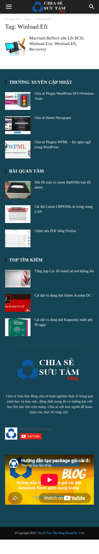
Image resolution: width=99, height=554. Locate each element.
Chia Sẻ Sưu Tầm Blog (51, 533)
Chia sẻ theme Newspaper (53, 118)
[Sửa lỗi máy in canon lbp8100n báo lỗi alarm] (17, 190)
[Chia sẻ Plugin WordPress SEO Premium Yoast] (17, 101)
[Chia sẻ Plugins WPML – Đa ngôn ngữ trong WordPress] (17, 149)
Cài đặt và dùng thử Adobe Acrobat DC (63, 295)
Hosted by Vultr (75, 533)
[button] (9, 7)
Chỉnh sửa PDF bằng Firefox (55, 231)
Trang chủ (12, 19)
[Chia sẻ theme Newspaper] (17, 125)
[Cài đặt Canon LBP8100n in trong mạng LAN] (17, 214)
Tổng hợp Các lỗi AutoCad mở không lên (64, 271)
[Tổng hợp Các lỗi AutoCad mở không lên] (17, 279)
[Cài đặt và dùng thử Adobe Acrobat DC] (17, 303)
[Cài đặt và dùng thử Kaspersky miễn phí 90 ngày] (17, 327)
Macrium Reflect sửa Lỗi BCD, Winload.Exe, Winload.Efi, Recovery (56, 44)
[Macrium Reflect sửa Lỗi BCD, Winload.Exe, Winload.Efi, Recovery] (15, 45)
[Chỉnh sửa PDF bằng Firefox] (17, 238)
